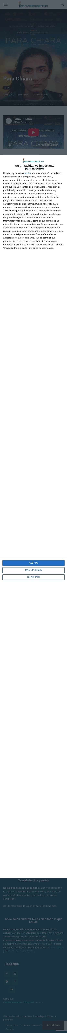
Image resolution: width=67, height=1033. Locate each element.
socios (28, 173)
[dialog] (33, 516)
